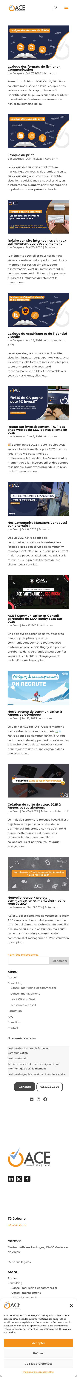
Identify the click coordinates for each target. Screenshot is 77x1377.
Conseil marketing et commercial (33, 987)
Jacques (18, 73)
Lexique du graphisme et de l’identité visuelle (37, 335)
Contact (13, 1028)
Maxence (19, 436)
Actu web (50, 247)
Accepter (38, 1343)
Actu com (49, 73)
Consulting (15, 983)
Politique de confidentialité (38, 1371)
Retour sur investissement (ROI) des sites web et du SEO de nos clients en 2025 (37, 430)
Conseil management (25, 993)
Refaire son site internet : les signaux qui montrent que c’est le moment (37, 242)
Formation (15, 1011)
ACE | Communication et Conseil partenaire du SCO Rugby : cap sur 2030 (35, 619)
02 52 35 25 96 (17, 1225)
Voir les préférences (39, 1363)
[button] (71, 1306)
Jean (16, 529)
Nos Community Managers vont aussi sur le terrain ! (37, 524)
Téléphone (17, 1218)
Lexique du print (21, 155)
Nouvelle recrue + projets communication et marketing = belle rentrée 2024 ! (36, 900)
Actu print (51, 158)
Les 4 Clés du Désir (23, 999)
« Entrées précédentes (23, 954)
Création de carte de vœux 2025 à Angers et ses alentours (34, 806)
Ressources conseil (23, 1005)
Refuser (38, 1353)
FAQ (10, 1016)
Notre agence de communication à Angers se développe (35, 713)
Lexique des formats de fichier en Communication (34, 68)
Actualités (14, 1022)
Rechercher (59, 961)
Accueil (12, 977)
